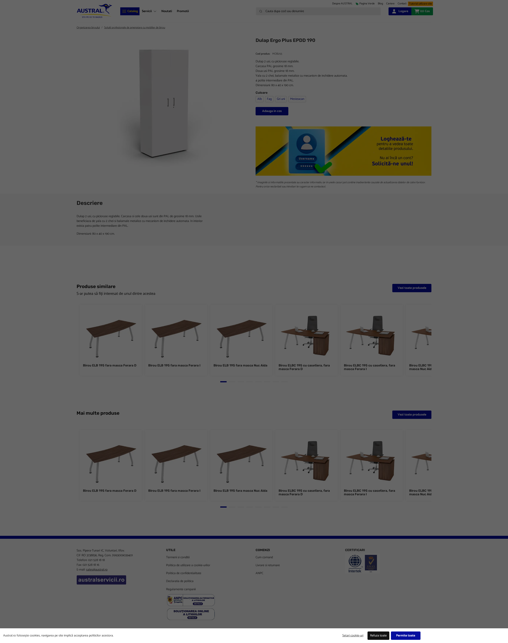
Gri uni (281, 99)
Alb (259, 99)
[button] (390, 3)
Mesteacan (297, 99)
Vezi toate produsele (412, 288)
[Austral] (94, 10)
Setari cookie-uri (352, 635)
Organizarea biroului (88, 27)
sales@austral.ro (97, 569)
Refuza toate (378, 635)
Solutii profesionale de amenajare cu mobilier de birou (134, 27)
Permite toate (405, 635)
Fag (269, 99)
